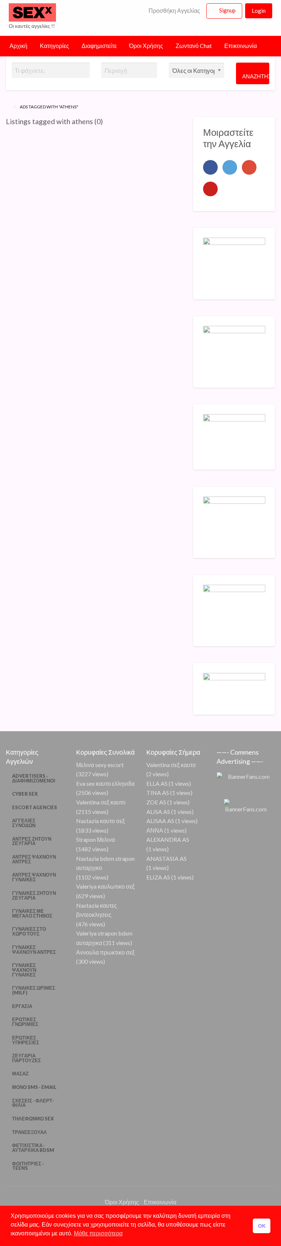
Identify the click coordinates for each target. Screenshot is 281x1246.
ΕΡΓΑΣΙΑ (22, 1006)
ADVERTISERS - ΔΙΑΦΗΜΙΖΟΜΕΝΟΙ (33, 778)
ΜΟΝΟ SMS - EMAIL (34, 1087)
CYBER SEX (25, 794)
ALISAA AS (160, 820)
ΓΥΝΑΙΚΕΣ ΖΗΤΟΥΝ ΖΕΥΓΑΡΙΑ (34, 895)
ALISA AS (158, 811)
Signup (227, 10)
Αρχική (18, 45)
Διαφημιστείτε (99, 45)
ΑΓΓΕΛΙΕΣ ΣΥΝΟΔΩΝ (23, 823)
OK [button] (262, 1226)
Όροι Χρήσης (146, 45)
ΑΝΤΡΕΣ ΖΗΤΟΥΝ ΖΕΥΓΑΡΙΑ (31, 841)
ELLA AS (157, 783)
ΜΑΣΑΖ (20, 1073)
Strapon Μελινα (95, 839)
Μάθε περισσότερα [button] (98, 1233)
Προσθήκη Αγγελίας (173, 10)
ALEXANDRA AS (167, 839)
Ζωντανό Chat (194, 45)
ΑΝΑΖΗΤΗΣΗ (255, 76)
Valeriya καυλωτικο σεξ (105, 886)
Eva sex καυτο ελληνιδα (105, 783)
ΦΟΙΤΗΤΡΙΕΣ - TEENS (28, 1166)
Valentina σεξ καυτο (100, 802)
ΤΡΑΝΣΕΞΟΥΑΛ (29, 1132)
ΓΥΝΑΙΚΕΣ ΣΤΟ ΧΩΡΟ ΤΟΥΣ (29, 931)
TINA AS (157, 792)
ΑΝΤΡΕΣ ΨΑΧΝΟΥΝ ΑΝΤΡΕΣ (34, 859)
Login (259, 10)
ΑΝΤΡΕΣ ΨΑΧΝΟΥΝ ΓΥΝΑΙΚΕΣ (34, 877)
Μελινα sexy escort (100, 764)
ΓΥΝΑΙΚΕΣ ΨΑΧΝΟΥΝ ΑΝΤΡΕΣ (34, 949)
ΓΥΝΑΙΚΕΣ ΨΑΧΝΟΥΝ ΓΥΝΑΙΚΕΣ (24, 970)
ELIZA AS (158, 877)
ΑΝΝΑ (154, 830)
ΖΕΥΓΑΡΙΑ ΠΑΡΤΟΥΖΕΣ (26, 1058)
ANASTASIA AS (166, 858)
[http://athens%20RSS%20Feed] (106, 121)
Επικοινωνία (240, 45)
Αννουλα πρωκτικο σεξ (105, 952)
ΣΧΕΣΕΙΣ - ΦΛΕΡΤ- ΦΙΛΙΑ (33, 1103)
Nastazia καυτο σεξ (100, 820)
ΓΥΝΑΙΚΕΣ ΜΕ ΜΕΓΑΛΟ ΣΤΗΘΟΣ (32, 913)
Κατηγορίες (54, 45)
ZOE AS (156, 802)
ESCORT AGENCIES (34, 807)
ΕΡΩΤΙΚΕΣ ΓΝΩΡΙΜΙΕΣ (25, 1021)
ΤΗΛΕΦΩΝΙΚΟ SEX (33, 1119)
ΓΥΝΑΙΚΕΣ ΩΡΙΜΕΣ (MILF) (33, 990)
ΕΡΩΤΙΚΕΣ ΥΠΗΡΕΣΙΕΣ (25, 1040)
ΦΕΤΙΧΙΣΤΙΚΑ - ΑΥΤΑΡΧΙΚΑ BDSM (33, 1147)
